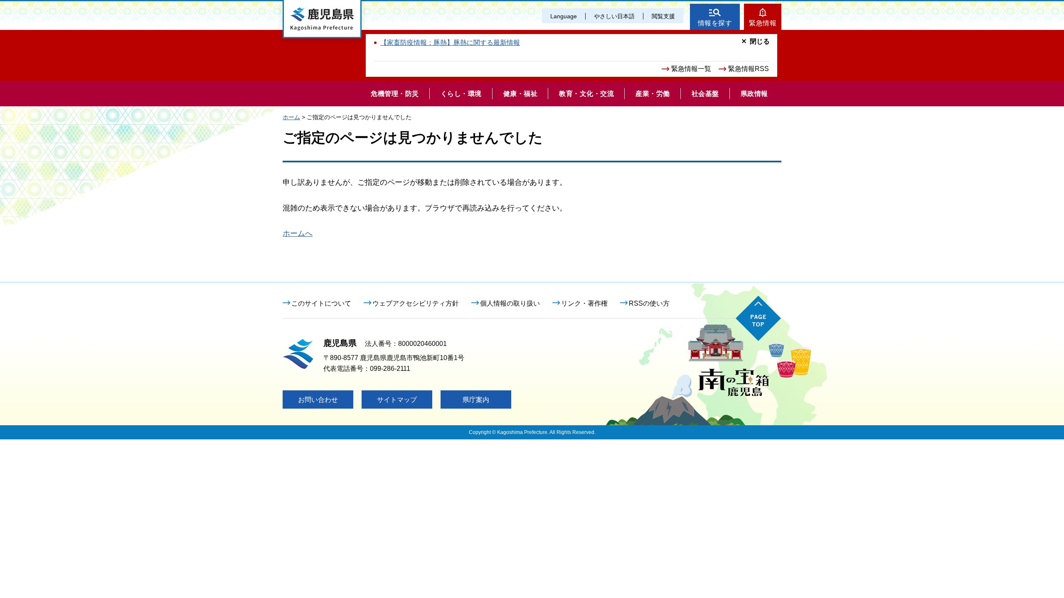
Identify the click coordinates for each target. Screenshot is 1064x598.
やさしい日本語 (614, 16)
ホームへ (298, 233)
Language (563, 16)
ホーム (291, 117)
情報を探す (715, 23)
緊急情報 (762, 23)
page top (758, 318)
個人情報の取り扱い (510, 303)
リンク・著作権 (584, 303)
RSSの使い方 (649, 303)
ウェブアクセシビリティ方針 (415, 303)
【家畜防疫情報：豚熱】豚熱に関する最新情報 (450, 42)
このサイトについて (321, 303)
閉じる (760, 41)
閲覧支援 (663, 16)
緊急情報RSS (748, 68)
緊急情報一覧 (691, 68)
